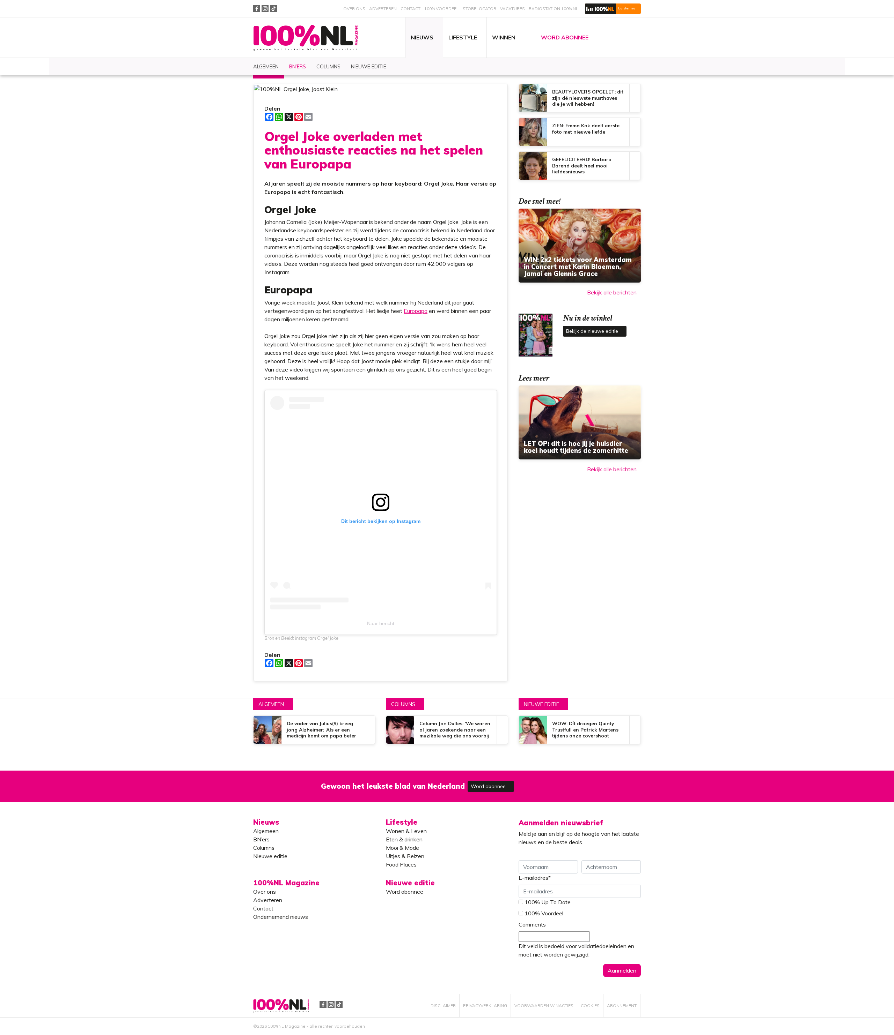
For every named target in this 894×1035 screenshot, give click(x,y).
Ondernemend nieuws (280, 916)
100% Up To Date (548, 902)
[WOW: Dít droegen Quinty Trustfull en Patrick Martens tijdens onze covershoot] (579, 730)
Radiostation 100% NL (553, 8)
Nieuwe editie (541, 704)
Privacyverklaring (485, 1005)
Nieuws (266, 822)
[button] (613, 8)
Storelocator (479, 8)
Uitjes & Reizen (405, 856)
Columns (403, 704)
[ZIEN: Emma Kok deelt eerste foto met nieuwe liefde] (579, 132)
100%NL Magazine (305, 38)
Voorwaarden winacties (543, 1005)
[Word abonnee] (549, 782)
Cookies (590, 1005)
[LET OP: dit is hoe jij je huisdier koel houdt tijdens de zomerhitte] (580, 422)
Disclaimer (443, 1005)
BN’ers (261, 839)
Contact (410, 8)
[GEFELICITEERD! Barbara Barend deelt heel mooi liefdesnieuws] (579, 166)
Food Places (401, 864)
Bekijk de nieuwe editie (593, 331)
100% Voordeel (441, 8)
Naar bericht (380, 623)
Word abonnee (489, 786)
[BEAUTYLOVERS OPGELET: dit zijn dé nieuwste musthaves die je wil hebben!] (579, 98)
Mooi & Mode (402, 847)
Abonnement (622, 1005)
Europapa (415, 310)
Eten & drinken (404, 839)
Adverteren (383, 8)
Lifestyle (401, 822)
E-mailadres (535, 877)
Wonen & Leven (406, 830)
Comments (532, 924)
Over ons (354, 8)
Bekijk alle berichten (612, 292)
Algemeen (271, 704)
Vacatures (512, 8)
